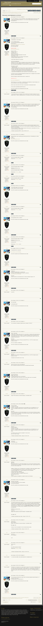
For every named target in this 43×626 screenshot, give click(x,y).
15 (24, 269)
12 (24, 215)
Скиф (6, 102)
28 (24, 479)
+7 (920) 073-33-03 (32, 614)
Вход (41, 0)
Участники (30, 9)
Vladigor (7, 155)
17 (24, 300)
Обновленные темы (20, 9)
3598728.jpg (16, 179)
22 (24, 372)
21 (24, 362)
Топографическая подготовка (6, 598)
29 (24, 500)
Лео (6, 92)
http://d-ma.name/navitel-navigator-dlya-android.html (18, 44)
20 (24, 352)
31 (24, 532)
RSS (39, 9)
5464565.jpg (16, 548)
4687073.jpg (16, 209)
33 (24, 555)
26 (24, 439)
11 (24, 206)
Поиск (38, 9)
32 (24, 542)
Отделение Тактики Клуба (24, 597)
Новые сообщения (25, 9)
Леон (6, 460)
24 (24, 403)
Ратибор (7, 352)
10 (24, 185)
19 (24, 331)
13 (24, 236)
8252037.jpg (16, 158)
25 (24, 424)
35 (24, 575)
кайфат (7, 290)
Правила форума (34, 9)
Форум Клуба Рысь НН (5, 597)
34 (24, 565)
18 (24, 321)
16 (24, 290)
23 (24, 393)
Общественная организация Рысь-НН (6, 4)
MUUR (7, 123)
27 (24, 460)
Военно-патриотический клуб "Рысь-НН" (14, 597)
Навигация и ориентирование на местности (16, 598)
